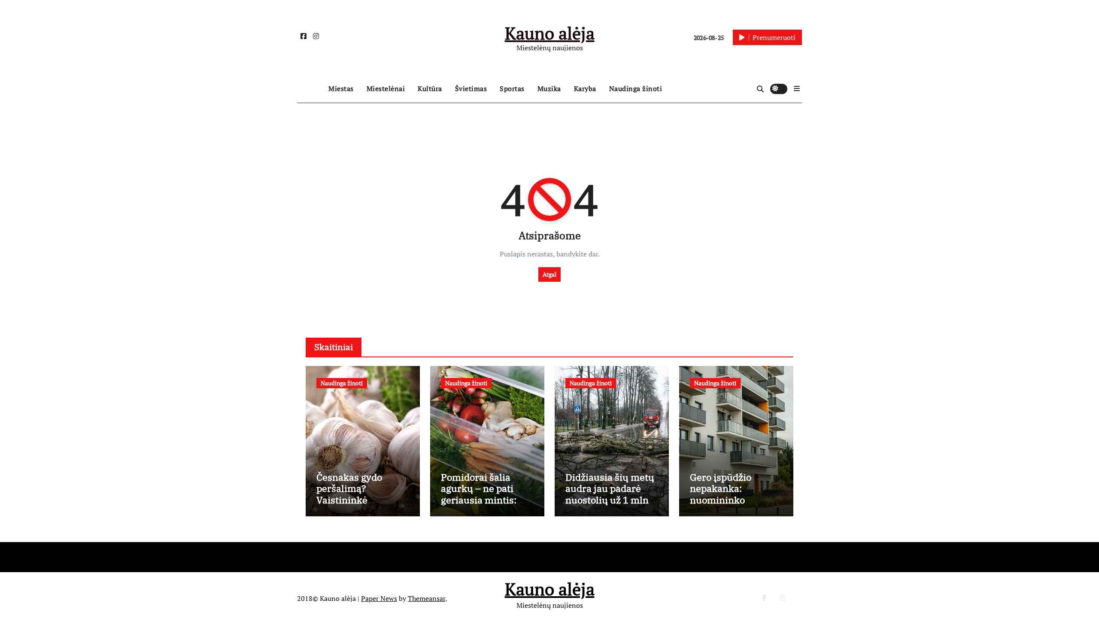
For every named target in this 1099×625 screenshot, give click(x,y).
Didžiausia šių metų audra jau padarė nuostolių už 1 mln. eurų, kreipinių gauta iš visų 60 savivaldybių (609, 505)
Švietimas (471, 88)
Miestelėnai (386, 88)
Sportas (512, 88)
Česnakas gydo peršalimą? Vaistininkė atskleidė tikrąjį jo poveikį (356, 500)
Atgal (549, 274)
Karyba (585, 88)
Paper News (379, 598)
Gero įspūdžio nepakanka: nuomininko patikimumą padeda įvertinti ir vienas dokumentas (734, 505)
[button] (797, 88)
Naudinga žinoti (635, 88)
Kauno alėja (550, 32)
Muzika (549, 88)
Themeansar (426, 598)
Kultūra (430, 88)
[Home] (310, 89)
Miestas (341, 88)
